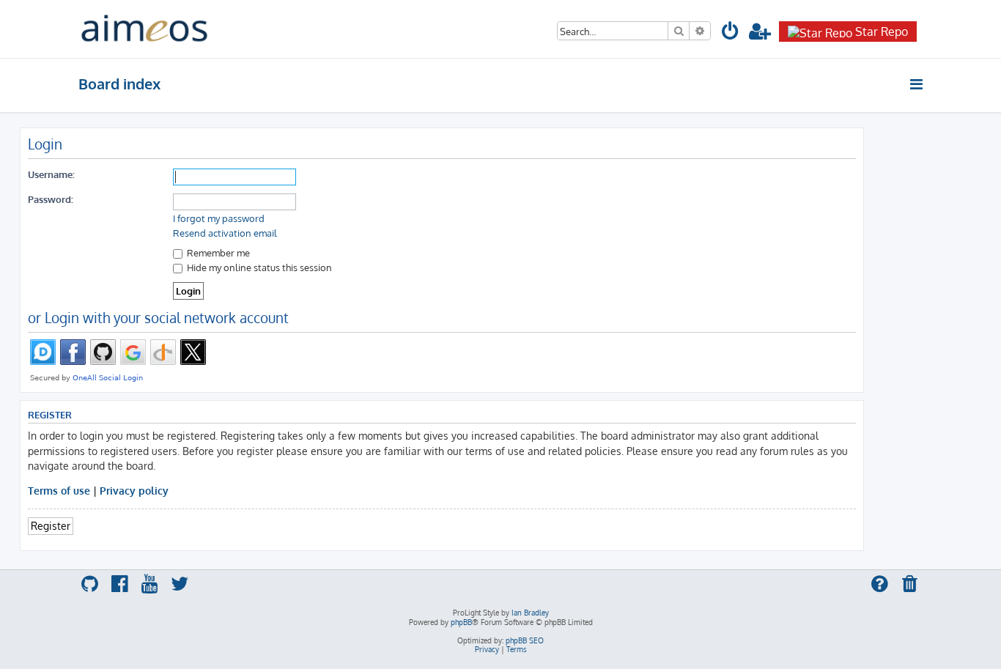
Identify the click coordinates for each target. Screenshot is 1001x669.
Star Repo (881, 31)
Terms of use (59, 490)
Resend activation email (225, 233)
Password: (50, 199)
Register (50, 525)
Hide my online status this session (258, 267)
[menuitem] (730, 33)
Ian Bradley (530, 612)
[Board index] (144, 29)
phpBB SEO (525, 640)
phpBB (461, 622)
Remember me (217, 252)
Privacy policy (134, 490)
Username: (51, 174)
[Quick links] (917, 84)
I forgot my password (219, 218)
